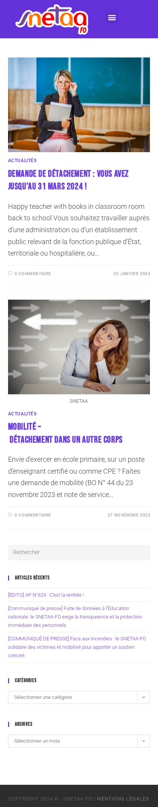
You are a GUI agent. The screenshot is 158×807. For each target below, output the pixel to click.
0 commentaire (33, 273)
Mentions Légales (123, 799)
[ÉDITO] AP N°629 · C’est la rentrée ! (46, 595)
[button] (111, 17)
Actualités (22, 160)
